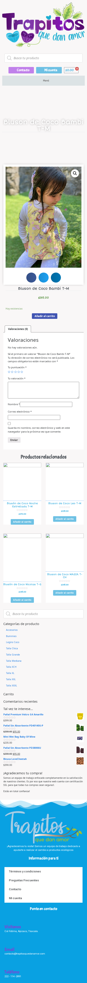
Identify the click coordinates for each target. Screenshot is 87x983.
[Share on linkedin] (56, 278)
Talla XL (10, 673)
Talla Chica (12, 648)
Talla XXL (11, 679)
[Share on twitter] (44, 278)
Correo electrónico (20, 411)
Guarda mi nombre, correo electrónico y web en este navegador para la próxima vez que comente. (39, 429)
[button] (21, 70)
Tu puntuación (17, 367)
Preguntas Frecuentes (24, 880)
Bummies (11, 636)
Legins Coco (12, 642)
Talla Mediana (13, 660)
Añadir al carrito (45, 316)
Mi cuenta (15, 898)
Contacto (15, 889)
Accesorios (12, 629)
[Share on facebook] (31, 278)
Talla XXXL (11, 685)
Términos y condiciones (25, 871)
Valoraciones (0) (18, 329)
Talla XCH (11, 666)
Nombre (14, 404)
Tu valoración (16, 378)
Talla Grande (13, 654)
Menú (46, 80)
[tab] (18, 329)
